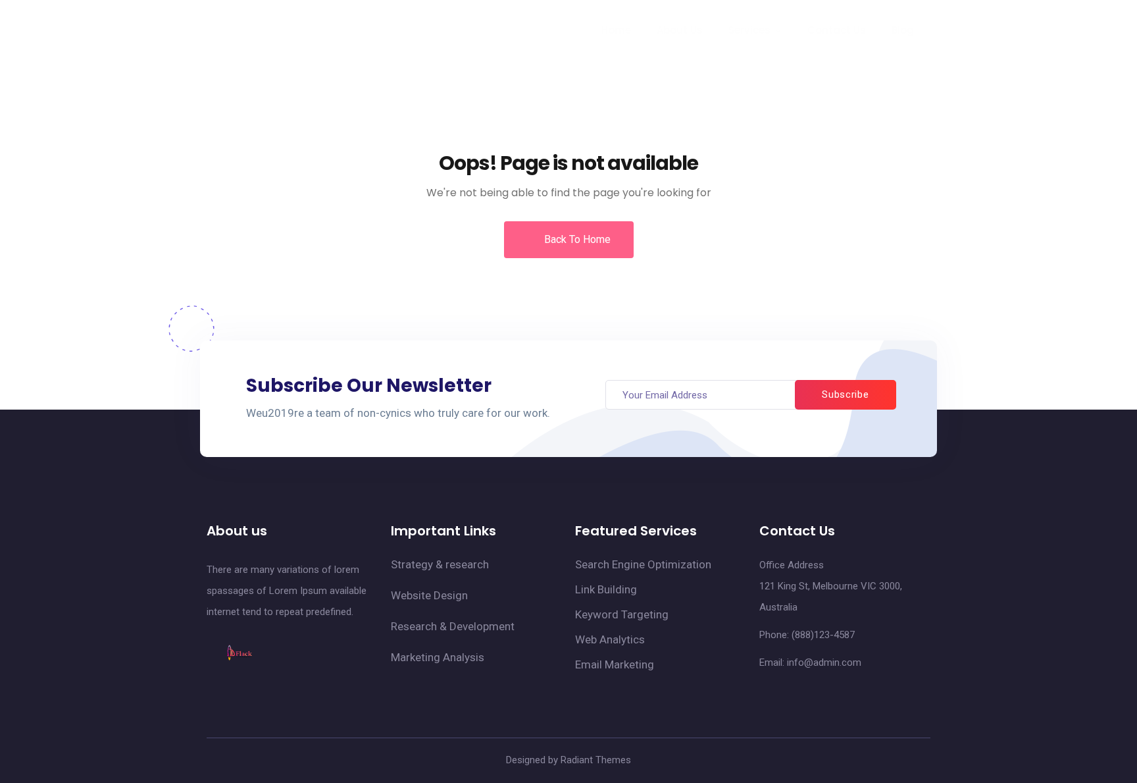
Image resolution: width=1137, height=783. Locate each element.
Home (616, 30)
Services (749, 30)
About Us (680, 30)
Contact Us (836, 30)
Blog (903, 30)
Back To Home (576, 239)
